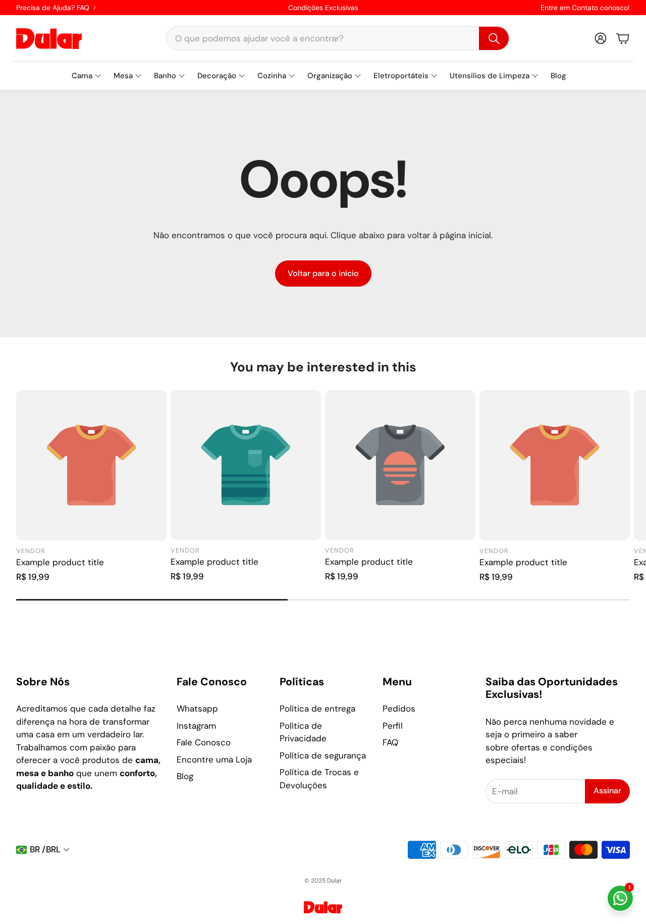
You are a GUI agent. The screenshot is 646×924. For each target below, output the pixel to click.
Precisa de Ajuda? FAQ (52, 7)
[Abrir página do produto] (91, 465)
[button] (338, 38)
